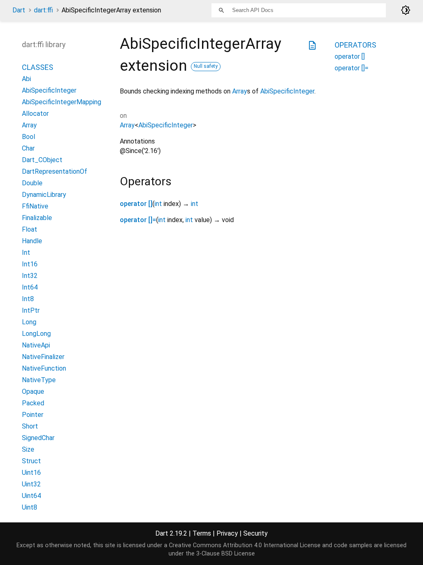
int (158, 204)
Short (30, 426)
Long (29, 322)
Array (239, 91)
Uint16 (31, 472)
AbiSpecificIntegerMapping (61, 102)
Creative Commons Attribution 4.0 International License (245, 545)
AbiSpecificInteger (287, 91)
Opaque (33, 391)
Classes (37, 67)
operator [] (136, 204)
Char (28, 148)
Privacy (227, 533)
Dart (18, 10)
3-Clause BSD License (225, 553)
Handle (32, 241)
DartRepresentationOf (54, 171)
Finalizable (37, 218)
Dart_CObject (42, 160)
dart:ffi (43, 10)
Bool (28, 137)
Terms (201, 533)
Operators (355, 45)
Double (32, 183)
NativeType (39, 380)
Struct (31, 461)
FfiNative (35, 206)
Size (28, 449)
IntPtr (31, 310)
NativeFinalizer (43, 357)
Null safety (206, 66)
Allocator (35, 113)
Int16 (30, 264)
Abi (26, 79)
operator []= (138, 220)
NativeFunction (44, 368)
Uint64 (31, 496)
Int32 (30, 276)
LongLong (36, 334)
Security (255, 533)
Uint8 (29, 507)
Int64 (30, 287)
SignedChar (38, 438)
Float (29, 229)
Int (26, 252)
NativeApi (36, 345)
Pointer (32, 415)
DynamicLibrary (44, 195)
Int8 (28, 299)
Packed (33, 403)
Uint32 (31, 484)
